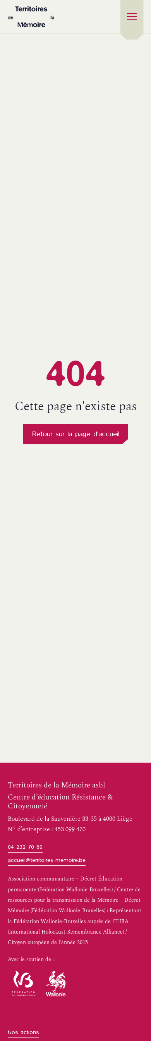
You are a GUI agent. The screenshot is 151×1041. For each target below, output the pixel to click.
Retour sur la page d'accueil (75, 434)
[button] (132, 16)
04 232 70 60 (25, 847)
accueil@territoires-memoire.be (47, 860)
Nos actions (23, 1032)
